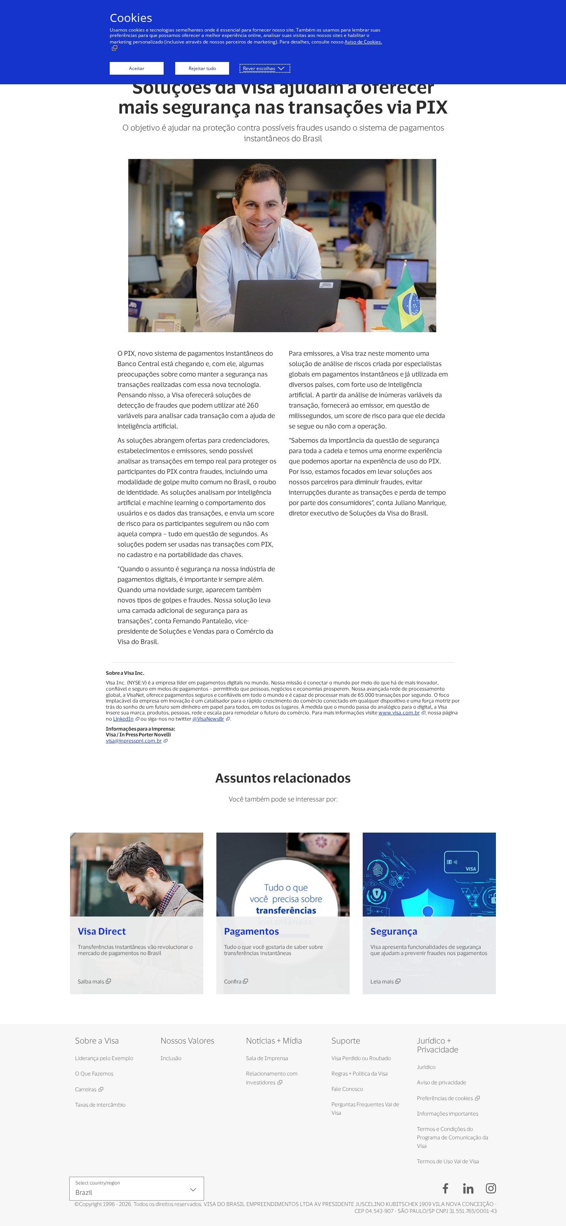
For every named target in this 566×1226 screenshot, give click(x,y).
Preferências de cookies (445, 1098)
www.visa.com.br (399, 713)
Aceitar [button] (136, 68)
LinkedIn (123, 719)
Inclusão (171, 1058)
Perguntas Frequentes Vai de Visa (365, 1108)
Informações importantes (447, 1113)
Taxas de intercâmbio (100, 1104)
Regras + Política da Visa (360, 1073)
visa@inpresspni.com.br (134, 741)
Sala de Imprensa (267, 1058)
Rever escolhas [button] (259, 68)
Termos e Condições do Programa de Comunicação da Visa (452, 1137)
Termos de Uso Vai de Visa (448, 1161)
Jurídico (426, 1067)
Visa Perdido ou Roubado (361, 1058)
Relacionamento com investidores (272, 1078)
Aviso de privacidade (441, 1082)
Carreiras (85, 1089)
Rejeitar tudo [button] (202, 68)
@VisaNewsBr (208, 719)
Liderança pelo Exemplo (104, 1058)
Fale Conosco (347, 1089)
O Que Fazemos (94, 1073)
